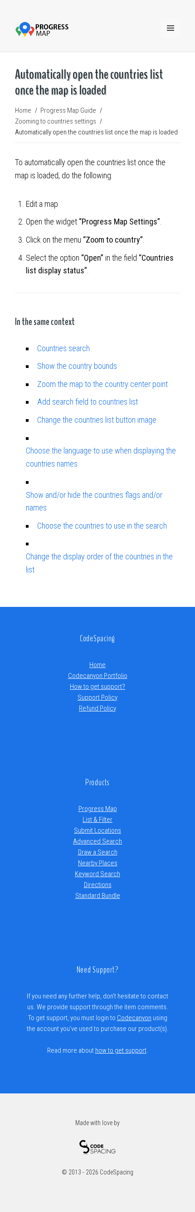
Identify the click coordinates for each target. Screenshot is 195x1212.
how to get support (120, 1050)
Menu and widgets (170, 37)
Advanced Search (97, 841)
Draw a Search (97, 852)
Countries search (63, 348)
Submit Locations (97, 830)
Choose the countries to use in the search (102, 525)
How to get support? (97, 686)
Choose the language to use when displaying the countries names (101, 457)
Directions (98, 885)
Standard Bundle (97, 896)
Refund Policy (97, 708)
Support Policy (97, 697)
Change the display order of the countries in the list (99, 563)
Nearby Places (97, 863)
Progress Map (97, 809)
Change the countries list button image (96, 420)
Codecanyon (134, 1018)
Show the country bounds (77, 366)
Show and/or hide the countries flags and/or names (94, 501)
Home (97, 665)
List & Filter (97, 820)
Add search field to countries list (87, 401)
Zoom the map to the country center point (102, 384)
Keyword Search (97, 874)
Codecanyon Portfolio (97, 676)
